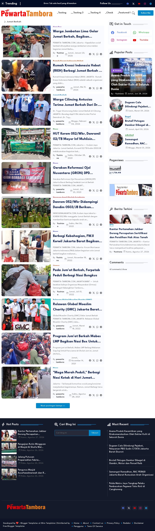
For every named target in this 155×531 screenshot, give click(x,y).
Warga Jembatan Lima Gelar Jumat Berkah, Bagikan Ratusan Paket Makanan (75, 34)
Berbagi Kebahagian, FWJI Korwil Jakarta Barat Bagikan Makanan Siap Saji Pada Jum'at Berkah (77, 239)
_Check (109, 13)
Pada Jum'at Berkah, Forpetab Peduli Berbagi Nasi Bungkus (76, 273)
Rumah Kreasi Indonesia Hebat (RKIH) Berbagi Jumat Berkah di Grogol (77, 69)
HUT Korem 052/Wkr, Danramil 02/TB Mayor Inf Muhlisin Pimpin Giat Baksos (77, 137)
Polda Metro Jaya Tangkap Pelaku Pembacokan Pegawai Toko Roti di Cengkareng (127, 486)
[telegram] (150, 4)
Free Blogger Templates (14, 526)
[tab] (62, 13)
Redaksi (126, 523)
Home (76, 523)
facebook (122, 32)
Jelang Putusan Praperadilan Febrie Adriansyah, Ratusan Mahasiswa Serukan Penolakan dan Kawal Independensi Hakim (29, 459)
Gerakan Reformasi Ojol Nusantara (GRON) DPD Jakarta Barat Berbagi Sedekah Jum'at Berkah (77, 171)
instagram (122, 40)
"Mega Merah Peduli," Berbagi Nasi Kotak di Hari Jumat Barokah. (76, 375)
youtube (144, 40)
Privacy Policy (113, 523)
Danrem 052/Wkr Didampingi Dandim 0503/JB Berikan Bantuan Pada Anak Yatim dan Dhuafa (77, 205)
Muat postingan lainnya (52, 406)
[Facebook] (90, 54)
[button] (133, 13)
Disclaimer (139, 523)
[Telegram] (101, 54)
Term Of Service (95, 526)
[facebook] (127, 4)
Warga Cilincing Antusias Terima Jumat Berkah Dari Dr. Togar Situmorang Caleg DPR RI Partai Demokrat (77, 103)
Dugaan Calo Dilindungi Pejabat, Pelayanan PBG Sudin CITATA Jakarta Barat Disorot (138, 105)
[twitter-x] (133, 4)
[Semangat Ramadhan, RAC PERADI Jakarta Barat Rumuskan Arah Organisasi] (116, 139)
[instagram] (145, 4)
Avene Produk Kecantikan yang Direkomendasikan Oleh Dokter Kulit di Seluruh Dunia (129, 434)
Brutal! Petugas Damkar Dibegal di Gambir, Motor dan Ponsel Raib (137, 123)
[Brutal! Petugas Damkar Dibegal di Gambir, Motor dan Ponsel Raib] (116, 121)
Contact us (97, 523)
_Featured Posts (126, 13)
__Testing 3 (77, 13)
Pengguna (78, 526)
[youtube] (139, 4)
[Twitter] (94, 54)
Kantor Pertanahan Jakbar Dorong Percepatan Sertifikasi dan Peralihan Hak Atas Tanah (129, 233)
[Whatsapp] (97, 54)
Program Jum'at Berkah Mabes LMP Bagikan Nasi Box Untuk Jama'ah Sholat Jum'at (77, 339)
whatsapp (144, 32)
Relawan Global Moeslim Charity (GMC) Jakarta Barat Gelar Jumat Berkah (76, 307)
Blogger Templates (29, 523)
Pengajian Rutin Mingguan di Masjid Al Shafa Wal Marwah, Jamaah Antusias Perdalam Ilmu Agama (32, 446)
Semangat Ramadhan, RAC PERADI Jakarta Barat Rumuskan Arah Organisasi (135, 142)
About (86, 523)
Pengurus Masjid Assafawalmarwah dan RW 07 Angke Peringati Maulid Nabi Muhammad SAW (32, 472)
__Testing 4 (94, 13)
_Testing (61, 13)
